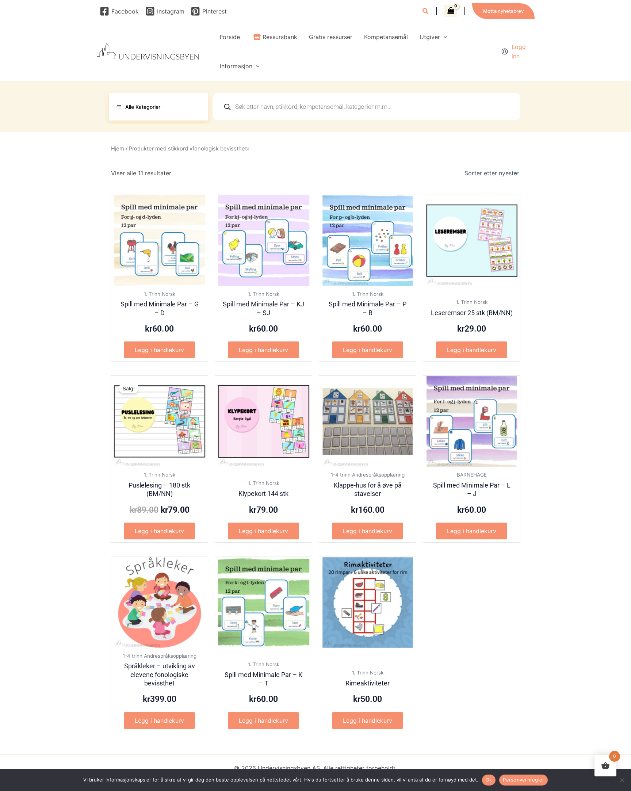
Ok (489, 780)
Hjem (117, 148)
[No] (622, 780)
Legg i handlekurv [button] (159, 350)
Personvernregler (523, 780)
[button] (425, 12)
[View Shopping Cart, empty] (450, 11)
